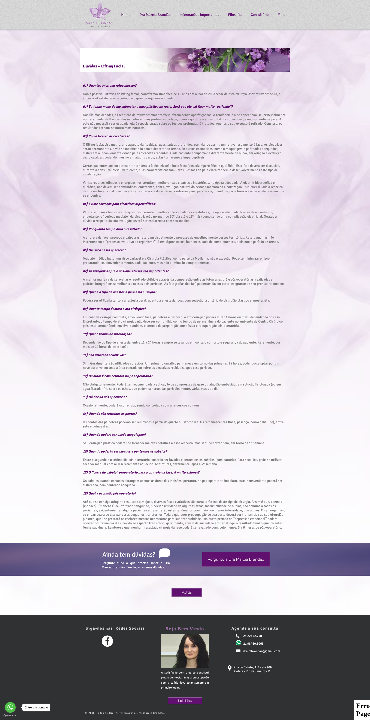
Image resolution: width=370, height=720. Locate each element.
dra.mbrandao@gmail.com (261, 651)
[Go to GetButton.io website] (10, 715)
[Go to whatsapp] (10, 707)
